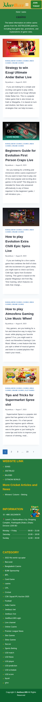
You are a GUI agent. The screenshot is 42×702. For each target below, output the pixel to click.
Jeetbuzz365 (22, 692)
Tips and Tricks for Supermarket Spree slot (19, 399)
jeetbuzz (10, 82)
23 (27, 452)
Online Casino (18, 63)
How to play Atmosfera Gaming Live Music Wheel (19, 313)
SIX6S (7, 467)
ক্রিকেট (7, 678)
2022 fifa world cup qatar (15, 558)
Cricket (8, 592)
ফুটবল (7, 683)
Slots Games (10, 640)
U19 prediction (11, 666)
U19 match (9, 653)
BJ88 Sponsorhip (12, 571)
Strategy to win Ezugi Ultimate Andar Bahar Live (18, 72)
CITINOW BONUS (12, 479)
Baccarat (8, 562)
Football (8, 601)
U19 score (9, 674)
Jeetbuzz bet (10, 609)
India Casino (10, 605)
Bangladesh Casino (13, 61)
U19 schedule (10, 670)
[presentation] (21, 48)
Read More (11, 113)
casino (24, 12)
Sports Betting (11, 648)
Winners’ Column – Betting (16, 495)
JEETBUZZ (9, 471)
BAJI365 (8, 475)
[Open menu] (27, 4)
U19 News (9, 657)
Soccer (8, 644)
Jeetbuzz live (10, 614)
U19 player (9, 661)
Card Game (10, 579)
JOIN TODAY (36, 4)
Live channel (10, 622)
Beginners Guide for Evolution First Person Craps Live (20, 155)
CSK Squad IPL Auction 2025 (17, 596)
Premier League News (14, 631)
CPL (7, 588)
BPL (6, 575)
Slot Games (29, 390)
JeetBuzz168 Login (13, 618)
